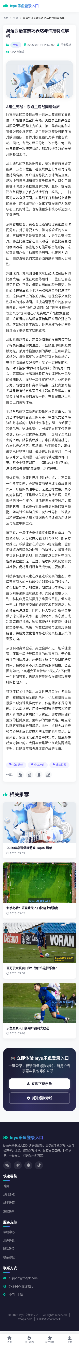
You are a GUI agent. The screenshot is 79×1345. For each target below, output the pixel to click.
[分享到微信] (20, 774)
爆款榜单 (9, 1211)
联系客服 (9, 1257)
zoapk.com (25, 1319)
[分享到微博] (29, 774)
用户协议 (9, 1240)
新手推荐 (9, 1202)
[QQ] (28, 1165)
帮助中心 (9, 1232)
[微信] (7, 1165)
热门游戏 (9, 1194)
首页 (6, 18)
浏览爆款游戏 (42, 1098)
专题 (15, 18)
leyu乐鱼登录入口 (24, 6)
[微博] (18, 1165)
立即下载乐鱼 (41, 1084)
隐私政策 (9, 1248)
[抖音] (39, 1165)
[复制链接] (48, 774)
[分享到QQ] (39, 774)
